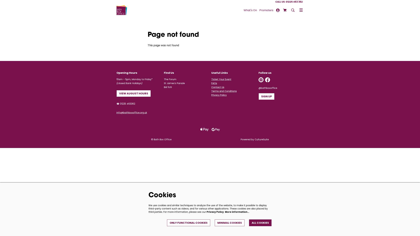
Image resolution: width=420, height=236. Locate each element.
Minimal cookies (229, 223)
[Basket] (285, 10)
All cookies (260, 223)
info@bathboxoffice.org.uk (131, 112)
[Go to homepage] (121, 10)
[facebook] (267, 79)
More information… (237, 212)
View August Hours (133, 93)
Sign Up (266, 96)
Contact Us (217, 87)
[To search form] (292, 10)
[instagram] (261, 79)
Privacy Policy (219, 95)
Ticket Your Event (221, 79)
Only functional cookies (189, 223)
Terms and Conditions (224, 91)
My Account (278, 10)
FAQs (214, 83)
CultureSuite (262, 139)
